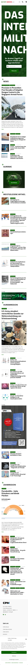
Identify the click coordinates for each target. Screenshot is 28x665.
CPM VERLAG (6, 627)
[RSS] (5, 614)
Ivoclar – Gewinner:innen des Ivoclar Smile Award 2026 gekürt (18, 148)
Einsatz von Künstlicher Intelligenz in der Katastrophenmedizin (16, 397)
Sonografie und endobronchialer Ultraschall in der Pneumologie (18, 474)
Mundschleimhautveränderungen (18, 232)
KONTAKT (5, 634)
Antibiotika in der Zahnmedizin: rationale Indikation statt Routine (16, 157)
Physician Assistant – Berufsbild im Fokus (16, 454)
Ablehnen (14, 656)
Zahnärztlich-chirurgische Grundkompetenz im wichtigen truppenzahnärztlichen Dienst (18, 540)
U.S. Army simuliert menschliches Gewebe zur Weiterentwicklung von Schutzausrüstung (13, 315)
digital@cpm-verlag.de (8, 612)
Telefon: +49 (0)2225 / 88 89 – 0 (10, 610)
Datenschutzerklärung (14, 662)
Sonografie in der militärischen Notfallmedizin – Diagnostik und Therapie (18, 466)
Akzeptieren (14, 652)
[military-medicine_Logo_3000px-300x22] (7, 1)
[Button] (26, 2)
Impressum (21, 662)
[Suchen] (7, 66)
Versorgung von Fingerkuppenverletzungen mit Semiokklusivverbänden (18, 201)
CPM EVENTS (6, 632)
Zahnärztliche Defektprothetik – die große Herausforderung (17, 550)
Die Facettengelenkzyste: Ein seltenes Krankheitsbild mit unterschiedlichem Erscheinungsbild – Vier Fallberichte (18, 281)
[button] (26, 639)
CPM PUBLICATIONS (7, 629)
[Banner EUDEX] (14, 299)
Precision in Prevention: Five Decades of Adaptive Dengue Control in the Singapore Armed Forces (12, 91)
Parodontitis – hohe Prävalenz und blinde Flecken (10, 493)
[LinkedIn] (3, 614)
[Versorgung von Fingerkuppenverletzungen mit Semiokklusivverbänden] (5, 201)
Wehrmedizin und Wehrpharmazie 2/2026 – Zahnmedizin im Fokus (17, 592)
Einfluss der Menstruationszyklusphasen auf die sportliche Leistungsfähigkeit (18, 362)
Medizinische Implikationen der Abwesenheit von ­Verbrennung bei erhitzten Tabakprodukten (17, 264)
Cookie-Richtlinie (8, 662)
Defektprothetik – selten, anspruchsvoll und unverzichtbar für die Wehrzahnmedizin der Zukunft (17, 571)
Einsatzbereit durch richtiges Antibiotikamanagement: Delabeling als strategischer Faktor (18, 139)
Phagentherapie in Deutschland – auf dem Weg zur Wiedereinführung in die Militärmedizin (18, 248)
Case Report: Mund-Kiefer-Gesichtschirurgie (17, 559)
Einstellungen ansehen (14, 659)
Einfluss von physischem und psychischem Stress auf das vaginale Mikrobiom (18, 386)
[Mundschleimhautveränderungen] (5, 233)
